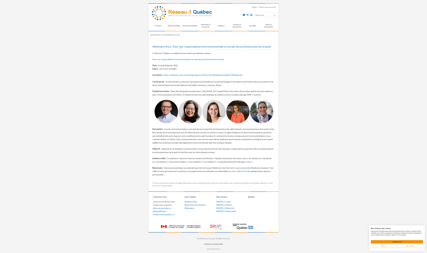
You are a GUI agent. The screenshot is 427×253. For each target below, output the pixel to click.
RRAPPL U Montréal (225, 208)
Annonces (172, 183)
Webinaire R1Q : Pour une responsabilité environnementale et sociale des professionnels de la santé (211, 46)
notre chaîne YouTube (240, 171)
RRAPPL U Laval (223, 201)
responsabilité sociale (226, 183)
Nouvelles (252, 26)
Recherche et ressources (205, 26)
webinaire (263, 183)
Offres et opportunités (268, 26)
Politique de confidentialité (213, 244)
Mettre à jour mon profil (267, 7)
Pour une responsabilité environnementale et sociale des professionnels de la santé (188, 59)
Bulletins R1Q (191, 201)
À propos (158, 26)
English (254, 7)
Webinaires (190, 208)
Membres (221, 26)
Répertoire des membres (195, 205)
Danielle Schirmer (166, 186)
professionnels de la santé (205, 183)
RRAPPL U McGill (224, 205)
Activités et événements (237, 26)
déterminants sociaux (190, 183)
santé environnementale (241, 183)
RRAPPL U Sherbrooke (226, 211)
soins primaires (254, 183)
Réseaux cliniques (174, 26)
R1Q (216, 183)
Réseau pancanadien (190, 26)
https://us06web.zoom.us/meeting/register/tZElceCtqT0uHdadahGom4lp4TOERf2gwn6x (202, 75)
